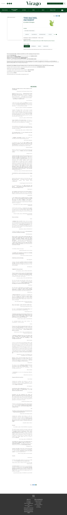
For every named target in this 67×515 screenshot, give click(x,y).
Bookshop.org (42, 34)
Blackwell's (34, 34)
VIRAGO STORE (52, 10)
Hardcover (45, 46)
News (33, 10)
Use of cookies (38, 503)
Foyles (50, 34)
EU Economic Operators (28, 510)
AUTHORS (24, 10)
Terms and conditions (38, 504)
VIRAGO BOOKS (5, 10)
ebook (39, 46)
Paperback (33, 46)
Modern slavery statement (28, 507)
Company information (38, 500)
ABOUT (43, 10)
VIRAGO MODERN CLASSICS (14, 10)
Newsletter (62, 10)
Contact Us (29, 500)
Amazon (27, 34)
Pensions (38, 505)
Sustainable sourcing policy (28, 509)
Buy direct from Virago (29, 30)
